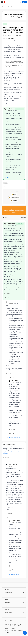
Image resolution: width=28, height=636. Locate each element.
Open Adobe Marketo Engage (13, 17)
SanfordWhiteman (12, 108)
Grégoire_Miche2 (10, 38)
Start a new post (15, 210)
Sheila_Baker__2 (13, 464)
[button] (8, 35)
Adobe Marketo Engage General (8, 6)
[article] (14, 261)
